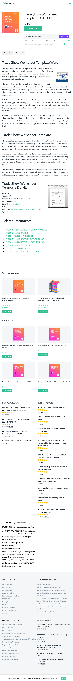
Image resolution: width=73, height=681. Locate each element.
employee (27, 536)
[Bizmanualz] (9, 3)
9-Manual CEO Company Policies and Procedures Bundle (41, 41)
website (14, 566)
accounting (8, 522)
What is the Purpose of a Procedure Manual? (51, 590)
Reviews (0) (20, 53)
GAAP (23, 549)
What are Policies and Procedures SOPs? (49, 587)
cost (3, 534)
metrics (4, 554)
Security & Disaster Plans (10, 653)
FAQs (4, 605)
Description (8, 53)
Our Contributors (7, 590)
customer (8, 534)
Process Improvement (9, 610)
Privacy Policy (6, 602)
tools (4, 566)
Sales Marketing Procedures (11, 636)
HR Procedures (7, 630)
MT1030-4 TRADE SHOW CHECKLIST (19, 236)
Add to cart (33, 28)
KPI (23, 552)
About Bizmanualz (8, 584)
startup (14, 563)
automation (21, 523)
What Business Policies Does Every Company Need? (51, 608)
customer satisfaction (17, 534)
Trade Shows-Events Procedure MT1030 (26, 209)
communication (14, 530)
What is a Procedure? (43, 584)
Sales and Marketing (16, 204)
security (18, 560)
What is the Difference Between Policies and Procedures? (51, 594)
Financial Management (12, 542)
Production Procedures (9, 656)
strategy (20, 563)
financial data (13, 539)
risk (22, 557)
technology (28, 562)
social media (29, 560)
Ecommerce (19, 536)
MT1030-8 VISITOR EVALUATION (17, 248)
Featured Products (8, 593)
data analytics (10, 536)
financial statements (11, 548)
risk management (8, 560)
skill (23, 560)
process (18, 554)
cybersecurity (28, 534)
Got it (63, 678)
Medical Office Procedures (11, 642)
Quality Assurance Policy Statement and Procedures (19, 639)
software (6, 563)
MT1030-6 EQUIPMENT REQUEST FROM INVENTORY (25, 242)
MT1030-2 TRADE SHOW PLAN (16, 233)
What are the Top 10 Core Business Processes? (51, 601)
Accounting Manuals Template (12, 624)
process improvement (28, 554)
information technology (11, 551)
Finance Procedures (8, 627)
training (9, 566)
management (30, 551)
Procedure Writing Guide (10, 659)
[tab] (7, 53)
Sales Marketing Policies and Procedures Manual (39, 44)
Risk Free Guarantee (8, 608)
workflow (19, 566)
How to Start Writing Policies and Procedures (51, 612)
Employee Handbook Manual (11, 645)
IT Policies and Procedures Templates (14, 633)
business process (20, 527)
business (7, 526)
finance (5, 539)
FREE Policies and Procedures (12, 599)
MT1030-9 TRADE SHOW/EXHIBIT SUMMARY (22, 251)
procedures (11, 554)
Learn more (54, 678)
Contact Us (6, 613)
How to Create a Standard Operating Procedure (52, 598)
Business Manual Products (10, 596)
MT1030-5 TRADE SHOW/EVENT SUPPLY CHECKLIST (24, 239)
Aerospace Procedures (9, 648)
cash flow (31, 527)
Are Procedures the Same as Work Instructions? (51, 604)
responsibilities (17, 557)
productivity (7, 557)
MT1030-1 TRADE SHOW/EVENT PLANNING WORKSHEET (26, 230)
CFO (3, 531)
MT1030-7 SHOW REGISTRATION (17, 245)
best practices (30, 523)
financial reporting (9, 545)
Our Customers (7, 587)
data (4, 536)
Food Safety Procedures (10, 651)
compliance (30, 531)
